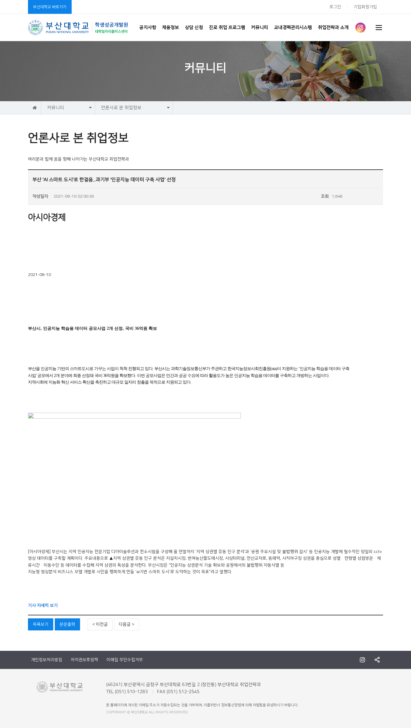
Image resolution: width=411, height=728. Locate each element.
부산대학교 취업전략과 (78, 27)
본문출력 (67, 624)
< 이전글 (100, 624)
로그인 (335, 7)
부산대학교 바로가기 (49, 7)
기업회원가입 (365, 7)
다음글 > (126, 624)
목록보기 (40, 624)
